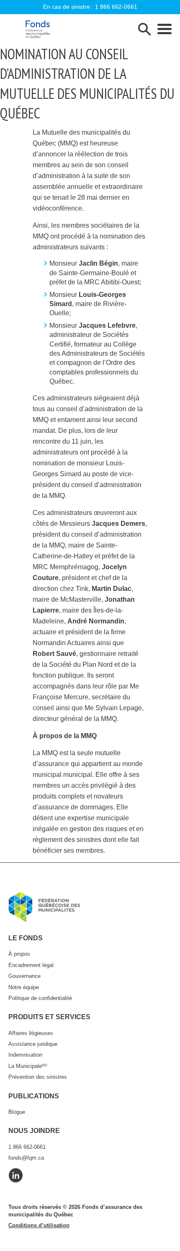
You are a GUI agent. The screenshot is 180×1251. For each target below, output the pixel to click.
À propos (19, 954)
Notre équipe (23, 987)
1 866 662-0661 (116, 6)
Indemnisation (25, 1055)
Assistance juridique (32, 1044)
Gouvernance (24, 976)
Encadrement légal (31, 965)
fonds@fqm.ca (26, 1158)
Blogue (16, 1112)
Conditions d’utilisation (38, 1225)
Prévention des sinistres (37, 1077)
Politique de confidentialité (40, 998)
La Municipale (27, 1066)
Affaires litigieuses (30, 1033)
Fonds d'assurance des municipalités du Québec (37, 29)
